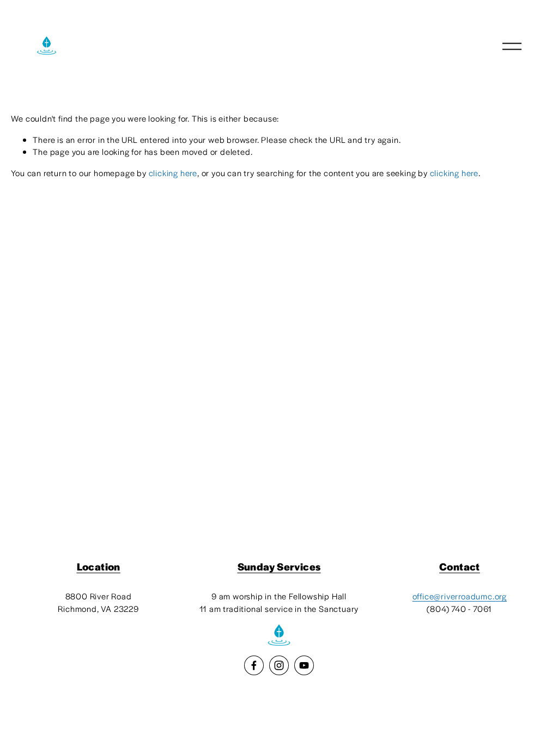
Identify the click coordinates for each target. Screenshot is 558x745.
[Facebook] (254, 665)
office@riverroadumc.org (460, 596)
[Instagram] (279, 665)
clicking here (173, 172)
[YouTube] (304, 665)
